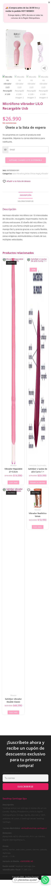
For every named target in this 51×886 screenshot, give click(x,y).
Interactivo (32, 465)
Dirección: (7, 833)
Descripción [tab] (25, 195)
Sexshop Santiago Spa (15, 798)
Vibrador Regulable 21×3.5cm (13, 470)
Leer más (13, 482)
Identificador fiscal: (12, 869)
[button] (45, 880)
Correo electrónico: (12, 828)
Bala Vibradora (18, 173)
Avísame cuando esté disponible (25, 160)
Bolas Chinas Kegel (32, 173)
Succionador (41, 465)
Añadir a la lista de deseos (18, 181)
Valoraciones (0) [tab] (25, 201)
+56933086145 (26, 861)
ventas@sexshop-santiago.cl (34, 828)
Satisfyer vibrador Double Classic (13, 700)
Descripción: (8, 804)
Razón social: (9, 866)
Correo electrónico (11, 772)
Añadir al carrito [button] (37, 482)
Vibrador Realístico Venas (38, 514)
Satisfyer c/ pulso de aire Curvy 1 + (37, 470)
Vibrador (44, 173)
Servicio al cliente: (11, 861)
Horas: (6, 846)
